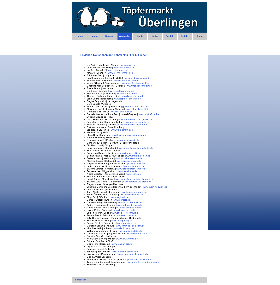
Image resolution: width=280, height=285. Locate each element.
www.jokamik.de (136, 163)
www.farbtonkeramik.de (130, 202)
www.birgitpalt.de (119, 197)
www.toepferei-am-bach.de (136, 83)
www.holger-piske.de (124, 210)
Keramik (109, 36)
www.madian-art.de (122, 244)
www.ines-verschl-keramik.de (133, 254)
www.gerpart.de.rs (123, 199)
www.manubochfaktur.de (139, 85)
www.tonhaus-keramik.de (125, 251)
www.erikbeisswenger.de (137, 78)
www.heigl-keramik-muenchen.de (129, 135)
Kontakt (170, 36)
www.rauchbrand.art (127, 215)
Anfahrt (185, 36)
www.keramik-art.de (127, 93)
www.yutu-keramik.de (122, 129)
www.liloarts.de (133, 174)
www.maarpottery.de (121, 220)
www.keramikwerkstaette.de (132, 124)
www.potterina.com (117, 70)
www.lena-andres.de (124, 67)
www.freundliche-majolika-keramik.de (134, 179)
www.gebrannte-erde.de (129, 205)
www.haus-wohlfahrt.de (140, 259)
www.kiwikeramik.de (127, 238)
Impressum (80, 279)
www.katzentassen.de (133, 96)
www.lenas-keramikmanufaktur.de (135, 148)
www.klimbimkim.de (124, 228)
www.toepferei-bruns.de (121, 91)
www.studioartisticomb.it (126, 80)
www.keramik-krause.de (129, 161)
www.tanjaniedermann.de (134, 192)
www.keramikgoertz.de (137, 122)
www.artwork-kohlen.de (138, 155)
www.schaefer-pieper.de (139, 233)
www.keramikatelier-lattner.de (132, 168)
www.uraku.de (128, 65)
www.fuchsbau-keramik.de (128, 158)
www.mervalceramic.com (121, 72)
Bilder (155, 36)
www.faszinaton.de (126, 223)
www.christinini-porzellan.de (130, 225)
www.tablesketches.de (132, 194)
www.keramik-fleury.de (136, 106)
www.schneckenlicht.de (137, 109)
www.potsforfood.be (149, 114)
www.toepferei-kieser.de (132, 153)
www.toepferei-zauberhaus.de (143, 262)
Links (200, 36)
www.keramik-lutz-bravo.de (137, 181)
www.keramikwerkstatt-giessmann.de (137, 119)
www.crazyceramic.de (128, 140)
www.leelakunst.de (127, 171)
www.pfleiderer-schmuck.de (125, 212)
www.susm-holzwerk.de (155, 187)
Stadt (140, 36)
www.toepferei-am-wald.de (127, 98)
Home (79, 36)
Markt (95, 36)
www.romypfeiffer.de (130, 207)
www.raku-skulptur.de (131, 231)
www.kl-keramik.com (134, 166)
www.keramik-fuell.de (122, 111)
